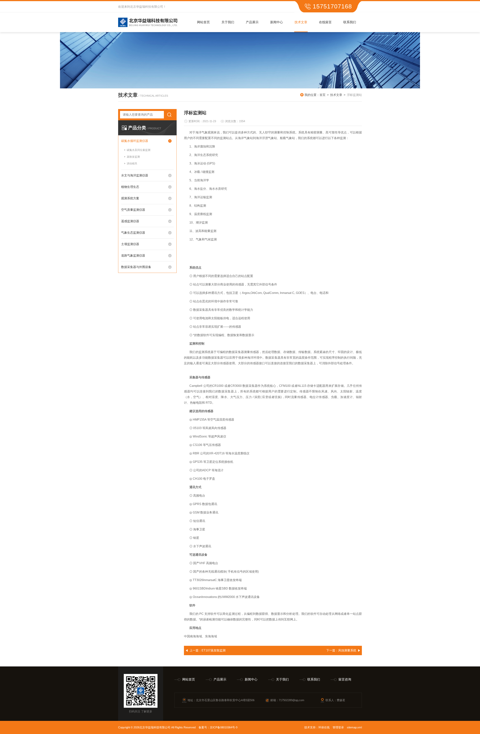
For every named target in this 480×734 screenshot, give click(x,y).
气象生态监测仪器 (133, 232)
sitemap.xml (354, 727)
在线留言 (325, 22)
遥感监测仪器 (130, 221)
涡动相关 (132, 163)
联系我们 (349, 22)
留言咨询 (344, 679)
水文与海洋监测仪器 (134, 175)
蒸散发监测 (133, 156)
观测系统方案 (130, 198)
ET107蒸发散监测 (214, 650)
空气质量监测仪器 (133, 209)
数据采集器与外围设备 (136, 267)
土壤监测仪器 (130, 244)
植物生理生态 (130, 186)
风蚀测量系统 (347, 650)
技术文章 (301, 22)
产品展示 (252, 22)
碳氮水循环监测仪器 (134, 140)
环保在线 (324, 727)
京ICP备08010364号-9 (223, 727)
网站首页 (203, 22)
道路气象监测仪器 (133, 255)
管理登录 (338, 727)
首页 (323, 94)
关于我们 (227, 22)
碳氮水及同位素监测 (138, 149)
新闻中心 (276, 22)
